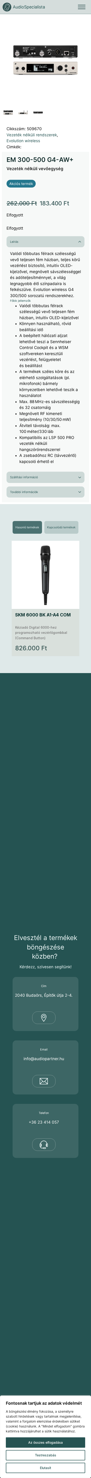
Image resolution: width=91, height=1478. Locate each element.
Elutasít (45, 1468)
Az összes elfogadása (45, 1442)
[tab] (27, 527)
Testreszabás (45, 1455)
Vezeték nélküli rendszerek (32, 135)
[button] (83, 22)
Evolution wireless (23, 140)
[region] (45, 1437)
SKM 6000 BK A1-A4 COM (43, 615)
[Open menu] (82, 7)
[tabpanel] (45, 598)
